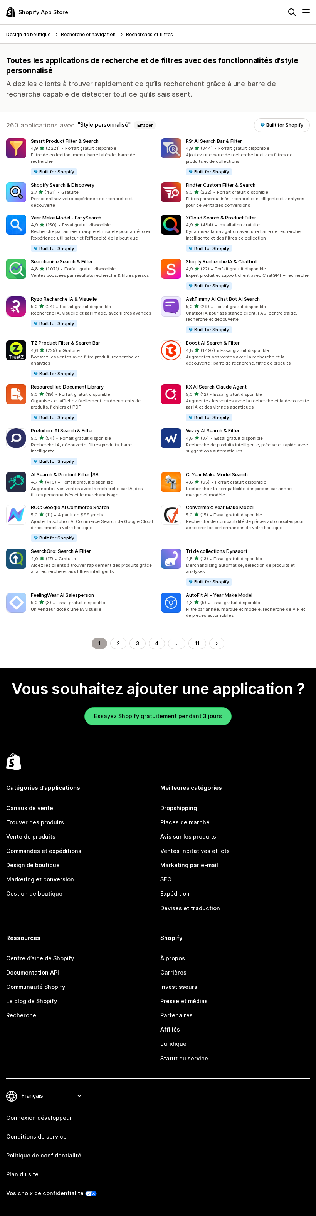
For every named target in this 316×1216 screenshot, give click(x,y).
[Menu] (306, 12)
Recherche (21, 1015)
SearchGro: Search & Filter (61, 551)
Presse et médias (184, 1001)
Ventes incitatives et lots (195, 851)
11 (197, 643)
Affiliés (170, 1029)
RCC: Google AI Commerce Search (70, 507)
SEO (165, 879)
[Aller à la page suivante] (216, 644)
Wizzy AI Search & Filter (213, 431)
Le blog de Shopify (31, 1001)
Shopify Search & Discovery (62, 185)
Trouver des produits (35, 822)
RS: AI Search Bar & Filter (214, 141)
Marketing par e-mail (189, 865)
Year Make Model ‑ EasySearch (66, 218)
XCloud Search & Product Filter (221, 218)
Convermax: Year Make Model (220, 507)
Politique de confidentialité (43, 1155)
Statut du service (184, 1058)
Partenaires (176, 1015)
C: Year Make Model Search (217, 474)
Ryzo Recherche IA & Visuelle (64, 299)
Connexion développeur (39, 1117)
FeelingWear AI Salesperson (62, 595)
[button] (80, 157)
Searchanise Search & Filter (62, 262)
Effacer (145, 125)
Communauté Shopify (35, 986)
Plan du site (22, 1174)
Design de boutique (33, 865)
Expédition (175, 893)
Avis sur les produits (188, 836)
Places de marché (185, 822)
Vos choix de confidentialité (45, 1193)
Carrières (173, 972)
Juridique (173, 1043)
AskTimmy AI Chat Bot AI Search (223, 299)
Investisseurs (178, 986)
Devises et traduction (190, 908)
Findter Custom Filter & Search (220, 185)
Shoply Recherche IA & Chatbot (221, 262)
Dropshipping (178, 808)
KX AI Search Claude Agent (216, 387)
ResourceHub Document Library (67, 387)
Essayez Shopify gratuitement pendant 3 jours (158, 716)
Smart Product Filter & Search (65, 141)
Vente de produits (30, 836)
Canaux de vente (29, 808)
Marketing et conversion (40, 879)
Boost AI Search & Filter (213, 343)
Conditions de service (36, 1136)
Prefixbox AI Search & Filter (62, 431)
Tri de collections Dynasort (216, 551)
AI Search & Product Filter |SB (65, 474)
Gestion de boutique (34, 893)
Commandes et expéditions (43, 851)
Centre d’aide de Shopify (40, 958)
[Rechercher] (292, 12)
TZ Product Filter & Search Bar (65, 343)
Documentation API (32, 972)
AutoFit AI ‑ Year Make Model (219, 595)
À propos (172, 958)
